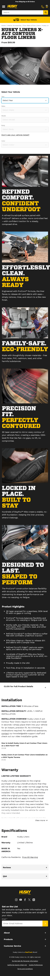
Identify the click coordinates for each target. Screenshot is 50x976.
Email (4, 919)
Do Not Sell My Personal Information (25, 961)
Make (3, 106)
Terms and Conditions (25, 969)
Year (2, 96)
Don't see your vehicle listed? (15, 135)
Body (3, 125)
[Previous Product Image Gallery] (2, 66)
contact (5, 733)
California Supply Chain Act (17, 965)
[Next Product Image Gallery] (48, 66)
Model (3, 116)
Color (3, 141)
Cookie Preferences (36, 965)
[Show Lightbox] (25, 66)
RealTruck (28, 952)
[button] (25, 687)
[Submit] (45, 923)
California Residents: (19, 857)
